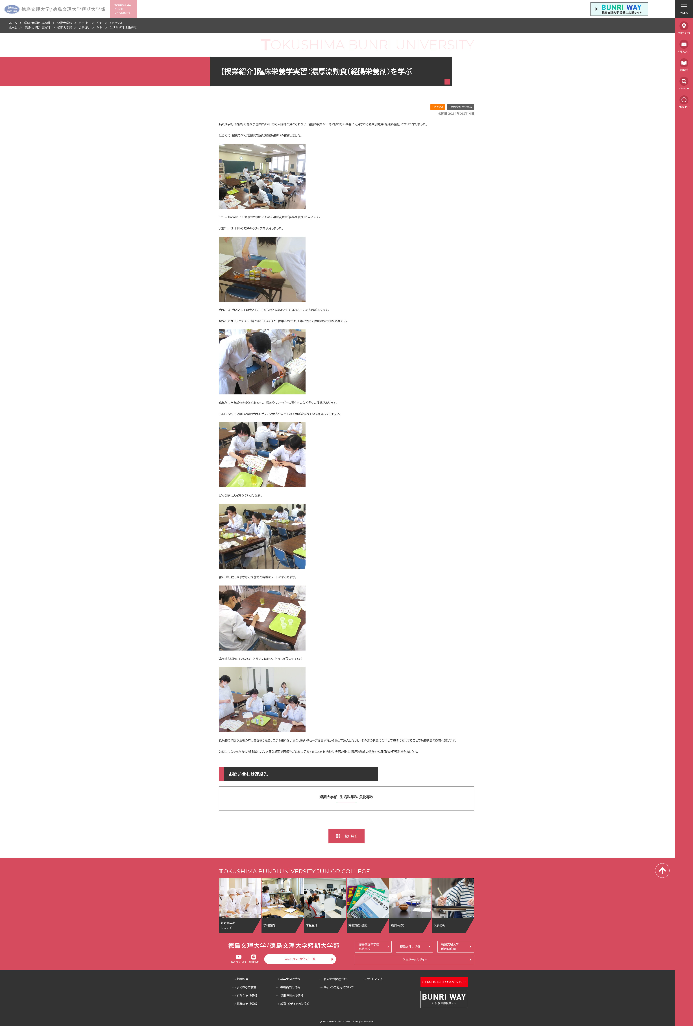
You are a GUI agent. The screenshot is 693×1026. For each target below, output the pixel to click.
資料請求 (684, 70)
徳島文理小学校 (410, 946)
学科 (100, 27)
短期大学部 (64, 22)
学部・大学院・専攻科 (37, 22)
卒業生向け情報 (290, 979)
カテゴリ (84, 22)
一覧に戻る (349, 836)
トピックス (116, 22)
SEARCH (684, 88)
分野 (100, 22)
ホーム (13, 22)
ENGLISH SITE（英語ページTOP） (445, 982)
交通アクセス (684, 33)
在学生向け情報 (247, 995)
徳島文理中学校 (369, 947)
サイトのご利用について (339, 987)
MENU (684, 13)
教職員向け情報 (290, 987)
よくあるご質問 (246, 987)
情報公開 (243, 979)
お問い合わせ (683, 51)
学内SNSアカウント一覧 (300, 959)
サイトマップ (374, 979)
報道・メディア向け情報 (294, 1003)
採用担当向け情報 (291, 995)
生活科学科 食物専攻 (123, 27)
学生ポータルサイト (415, 959)
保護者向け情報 (247, 1003)
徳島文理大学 (450, 947)
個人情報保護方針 (335, 979)
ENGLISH (684, 107)
